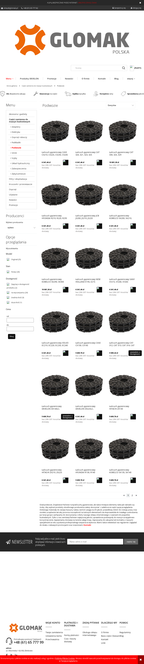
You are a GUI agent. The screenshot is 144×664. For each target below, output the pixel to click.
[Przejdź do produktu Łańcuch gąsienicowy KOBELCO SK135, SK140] (122, 449)
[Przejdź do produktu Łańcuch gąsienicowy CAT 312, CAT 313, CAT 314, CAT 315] (122, 322)
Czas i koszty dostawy (70, 640)
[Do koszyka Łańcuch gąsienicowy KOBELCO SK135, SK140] (133, 480)
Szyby (14, 158)
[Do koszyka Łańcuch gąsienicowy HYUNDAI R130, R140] (99, 480)
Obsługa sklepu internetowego (90, 634)
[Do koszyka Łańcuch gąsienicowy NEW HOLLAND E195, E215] (99, 290)
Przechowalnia (52, 639)
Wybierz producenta (14, 222)
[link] (14, 259)
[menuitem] (11, 78)
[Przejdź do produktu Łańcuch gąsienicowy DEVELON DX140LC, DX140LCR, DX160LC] (55, 385)
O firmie (105, 632)
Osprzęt (12, 189)
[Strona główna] (72, 40)
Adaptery (16, 126)
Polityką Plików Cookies (65, 658)
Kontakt (87, 525)
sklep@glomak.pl (11, 8)
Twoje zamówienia (54, 632)
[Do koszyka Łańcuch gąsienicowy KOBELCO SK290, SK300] (65, 290)
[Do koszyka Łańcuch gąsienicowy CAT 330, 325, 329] (133, 162)
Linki (103, 643)
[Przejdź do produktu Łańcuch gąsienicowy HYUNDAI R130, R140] (89, 449)
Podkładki (16, 142)
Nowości (13, 199)
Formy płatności (71, 635)
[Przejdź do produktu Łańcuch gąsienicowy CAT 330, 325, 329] (122, 131)
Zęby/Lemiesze (19, 173)
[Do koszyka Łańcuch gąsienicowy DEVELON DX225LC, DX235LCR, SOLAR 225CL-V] (99, 417)
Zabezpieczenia (19, 168)
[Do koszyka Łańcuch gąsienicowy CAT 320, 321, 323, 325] (99, 162)
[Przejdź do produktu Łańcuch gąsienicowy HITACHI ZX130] (122, 385)
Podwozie (16, 147)
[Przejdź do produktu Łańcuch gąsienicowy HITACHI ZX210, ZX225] (55, 449)
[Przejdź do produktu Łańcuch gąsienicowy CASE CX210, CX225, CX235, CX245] (55, 131)
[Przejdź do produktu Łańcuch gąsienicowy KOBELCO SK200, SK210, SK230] (122, 194)
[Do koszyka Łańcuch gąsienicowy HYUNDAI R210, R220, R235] (65, 226)
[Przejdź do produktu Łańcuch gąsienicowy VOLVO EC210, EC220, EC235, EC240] (55, 322)
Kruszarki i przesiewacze (20, 184)
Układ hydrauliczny (21, 163)
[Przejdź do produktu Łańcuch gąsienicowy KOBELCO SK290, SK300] (55, 258)
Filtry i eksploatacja (18, 179)
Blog (122, 636)
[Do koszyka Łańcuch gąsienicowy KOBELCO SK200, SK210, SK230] (133, 226)
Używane (13, 194)
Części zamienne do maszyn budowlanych (19, 120)
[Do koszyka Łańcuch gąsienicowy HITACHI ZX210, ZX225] (65, 480)
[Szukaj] (123, 68)
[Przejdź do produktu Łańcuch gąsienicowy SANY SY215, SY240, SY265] (122, 258)
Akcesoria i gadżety (18, 114)
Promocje (13, 205)
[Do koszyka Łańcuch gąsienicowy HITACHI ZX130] (133, 417)
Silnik (14, 153)
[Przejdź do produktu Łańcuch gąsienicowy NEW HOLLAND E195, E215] (89, 258)
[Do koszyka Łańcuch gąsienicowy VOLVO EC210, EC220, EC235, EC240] (65, 353)
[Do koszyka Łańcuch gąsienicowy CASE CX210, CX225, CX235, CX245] (65, 162)
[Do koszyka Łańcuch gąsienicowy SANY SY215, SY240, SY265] (133, 290)
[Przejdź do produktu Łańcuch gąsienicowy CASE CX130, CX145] (89, 322)
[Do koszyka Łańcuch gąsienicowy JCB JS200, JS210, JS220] (99, 226)
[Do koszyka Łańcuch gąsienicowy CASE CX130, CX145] (99, 353)
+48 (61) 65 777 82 (30, 8)
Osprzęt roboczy (19, 137)
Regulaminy (125, 632)
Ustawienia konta (54, 636)
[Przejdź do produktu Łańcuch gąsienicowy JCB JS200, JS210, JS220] (89, 194)
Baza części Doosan (110, 636)
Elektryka (16, 132)
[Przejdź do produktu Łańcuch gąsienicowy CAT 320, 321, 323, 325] (89, 131)
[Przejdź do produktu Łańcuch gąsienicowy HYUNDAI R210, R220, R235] (55, 194)
